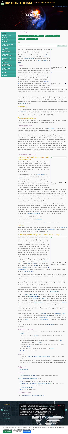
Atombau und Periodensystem (7, 54)
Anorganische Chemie (39, 2)
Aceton (36, 265)
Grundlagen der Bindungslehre (7, 59)
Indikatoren (47, 259)
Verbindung (42, 298)
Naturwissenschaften (29, 58)
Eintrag (21, 381)
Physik (47, 54)
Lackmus (20, 261)
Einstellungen (26, 431)
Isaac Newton (23, 103)
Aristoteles (43, 313)
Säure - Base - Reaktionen (6, 69)
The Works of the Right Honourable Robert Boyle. (38, 356)
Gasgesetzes (39, 219)
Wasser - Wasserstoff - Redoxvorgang (6, 50)
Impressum (5, 410)
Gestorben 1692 (29, 38)
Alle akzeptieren (7, 431)
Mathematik (45, 76)
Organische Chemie (50, 2)
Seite (32, 409)
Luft (38, 178)
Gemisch (35, 298)
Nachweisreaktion (38, 302)
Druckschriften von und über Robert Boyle (27, 378)
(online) (22, 333)
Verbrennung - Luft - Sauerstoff (8, 44)
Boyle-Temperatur (24, 369)
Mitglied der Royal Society (50, 35)
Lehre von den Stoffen (6, 36)
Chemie (22, 56)
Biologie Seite (6, 418)
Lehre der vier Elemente (59, 313)
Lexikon (4, 72)
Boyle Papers (23, 350)
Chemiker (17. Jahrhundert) (38, 35)
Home (4, 33)
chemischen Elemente (32, 296)
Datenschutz (6, 413)
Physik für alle (6, 421)
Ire (58, 35)
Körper (38, 229)
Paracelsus (47, 315)
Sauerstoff (57, 308)
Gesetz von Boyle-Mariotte (34, 213)
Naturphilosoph (43, 317)
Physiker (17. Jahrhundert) (24, 35)
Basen (34, 263)
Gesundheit (23, 111)
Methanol (25, 267)
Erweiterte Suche (62, 46)
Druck (39, 60)
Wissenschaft (33, 294)
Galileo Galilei (63, 227)
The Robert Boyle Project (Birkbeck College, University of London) (35, 383)
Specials (4, 75)
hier (48, 409)
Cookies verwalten (7, 407)
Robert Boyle (45, 405)
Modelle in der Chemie (6, 40)
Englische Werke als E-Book (26, 387)
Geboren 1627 (21, 38)
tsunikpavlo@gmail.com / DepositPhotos (61, 6)
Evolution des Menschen (9, 415)
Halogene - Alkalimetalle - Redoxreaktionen (7, 64)
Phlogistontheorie (54, 291)
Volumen (45, 60)
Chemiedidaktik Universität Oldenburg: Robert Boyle (33, 395)
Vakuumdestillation (28, 271)
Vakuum (46, 222)
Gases (19, 62)
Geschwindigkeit (51, 229)
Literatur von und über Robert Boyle (28, 375)
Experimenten (46, 56)
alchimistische (44, 319)
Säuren (28, 263)
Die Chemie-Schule (18, 2)
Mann (36, 38)
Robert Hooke (40, 174)
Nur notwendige (17, 431)
